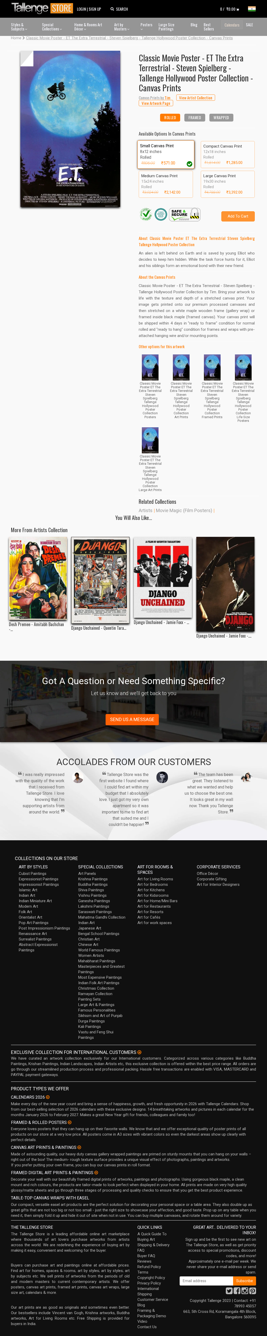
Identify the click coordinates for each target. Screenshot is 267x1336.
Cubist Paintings (32, 873)
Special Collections (51, 27)
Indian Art (27, 895)
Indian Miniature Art (35, 901)
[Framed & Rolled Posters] (69, 1122)
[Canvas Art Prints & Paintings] (79, 1147)
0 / (227, 9)
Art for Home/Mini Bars (157, 901)
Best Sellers (209, 27)
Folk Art (25, 911)
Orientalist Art (30, 917)
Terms (142, 1272)
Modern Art (28, 906)
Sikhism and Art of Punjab (100, 1015)
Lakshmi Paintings (93, 906)
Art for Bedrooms (152, 884)
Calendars (231, 25)
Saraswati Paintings (95, 911)
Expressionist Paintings (38, 879)
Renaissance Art (33, 933)
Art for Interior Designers (218, 884)
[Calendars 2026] (48, 1097)
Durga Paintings (91, 1021)
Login (81, 9)
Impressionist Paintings (39, 884)
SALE (249, 24)
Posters (146, 24)
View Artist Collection (195, 97)
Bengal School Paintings (98, 933)
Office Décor (207, 873)
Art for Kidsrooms (153, 895)
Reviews (144, 1261)
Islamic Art (28, 890)
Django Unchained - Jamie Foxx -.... (223, 635)
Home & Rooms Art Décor (88, 27)
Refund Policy (149, 1266)
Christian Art (89, 939)
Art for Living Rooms (155, 879)
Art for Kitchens (151, 890)
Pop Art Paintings (33, 922)
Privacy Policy (149, 1283)
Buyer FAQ (146, 1256)
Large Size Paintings (166, 27)
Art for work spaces (154, 922)
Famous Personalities (97, 1010)
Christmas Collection (96, 988)
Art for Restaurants (154, 906)
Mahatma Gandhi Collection (101, 917)
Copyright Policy (151, 1277)
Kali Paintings (89, 1026)
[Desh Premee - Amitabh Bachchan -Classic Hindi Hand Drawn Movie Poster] (38, 578)
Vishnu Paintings (92, 895)
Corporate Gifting (212, 879)
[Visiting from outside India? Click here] (139, 1052)
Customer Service (152, 1299)
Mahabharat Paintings (96, 961)
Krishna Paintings (93, 879)
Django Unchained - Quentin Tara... (98, 628)
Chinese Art (88, 944)
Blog (194, 24)
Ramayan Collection (95, 993)
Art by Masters (120, 27)
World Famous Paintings (99, 950)
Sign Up (95, 9)
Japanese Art (89, 928)
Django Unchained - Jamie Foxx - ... (161, 622)
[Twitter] (229, 1292)
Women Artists (91, 955)
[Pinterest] (252, 1292)
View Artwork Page (156, 103)
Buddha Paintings (93, 884)
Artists (146, 510)
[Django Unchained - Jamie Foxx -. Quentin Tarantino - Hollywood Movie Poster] (225, 584)
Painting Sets (89, 999)
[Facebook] (237, 1292)
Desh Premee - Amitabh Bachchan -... (36, 627)
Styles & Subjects (18, 27)
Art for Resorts (150, 911)
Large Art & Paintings (96, 1004)
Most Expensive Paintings (100, 977)
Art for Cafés (148, 917)
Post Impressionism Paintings (44, 928)
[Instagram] (244, 1292)
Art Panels (87, 873)
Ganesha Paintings (94, 901)
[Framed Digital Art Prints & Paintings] (96, 1172)
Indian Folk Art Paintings (98, 983)
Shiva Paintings (91, 890)
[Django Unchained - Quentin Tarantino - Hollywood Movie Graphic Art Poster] (100, 580)
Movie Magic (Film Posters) (184, 510)
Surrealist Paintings (35, 939)
